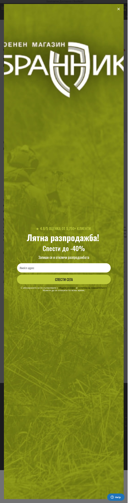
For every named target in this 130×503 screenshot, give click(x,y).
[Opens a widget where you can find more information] (115, 497)
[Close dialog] (118, 9)
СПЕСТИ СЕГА (64, 279)
